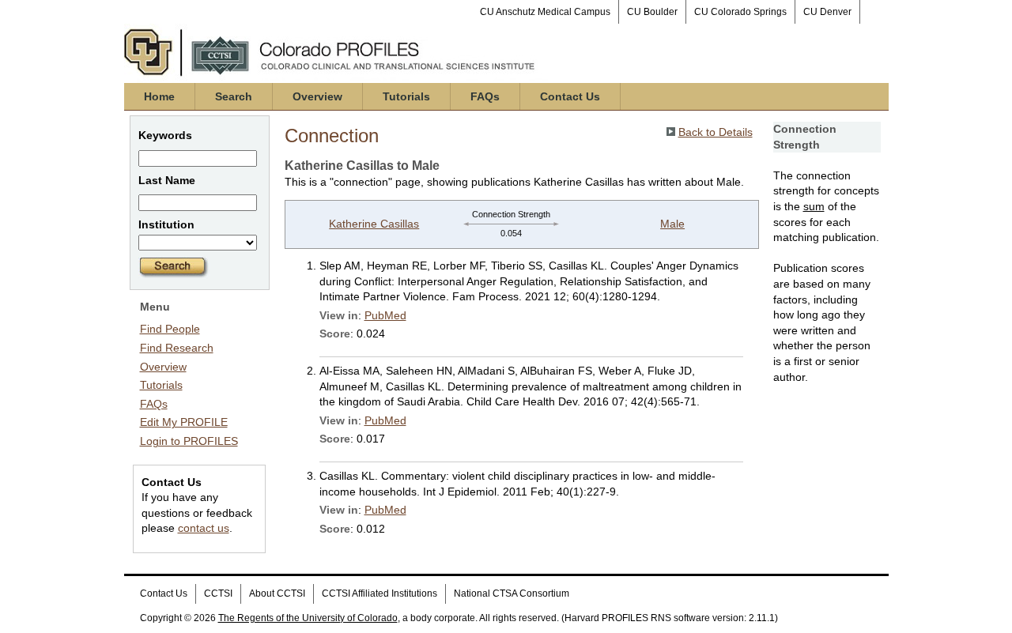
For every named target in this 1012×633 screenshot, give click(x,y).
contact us (203, 528)
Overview (317, 96)
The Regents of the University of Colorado (308, 618)
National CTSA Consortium (511, 593)
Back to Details (715, 132)
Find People (170, 328)
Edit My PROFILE (184, 422)
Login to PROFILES (189, 441)
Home (159, 96)
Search (233, 96)
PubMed (385, 315)
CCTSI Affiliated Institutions (379, 593)
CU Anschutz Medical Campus (545, 11)
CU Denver (827, 11)
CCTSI (218, 593)
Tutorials (406, 96)
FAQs (485, 96)
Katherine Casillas (374, 223)
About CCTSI (277, 593)
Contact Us (570, 96)
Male (672, 223)
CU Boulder (652, 11)
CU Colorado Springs (740, 11)
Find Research (176, 347)
